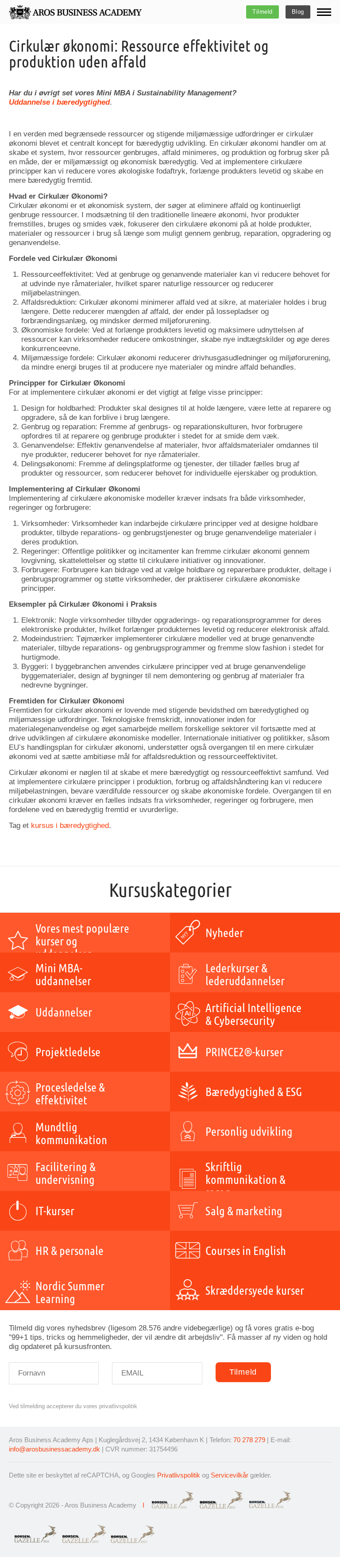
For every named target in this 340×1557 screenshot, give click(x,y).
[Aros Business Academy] (75, 12)
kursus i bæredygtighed (70, 825)
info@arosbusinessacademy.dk (54, 1449)
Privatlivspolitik (178, 1475)
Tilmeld (262, 11)
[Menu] (324, 12)
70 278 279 (249, 1440)
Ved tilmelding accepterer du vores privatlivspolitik (73, 1406)
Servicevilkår (229, 1475)
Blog (298, 11)
